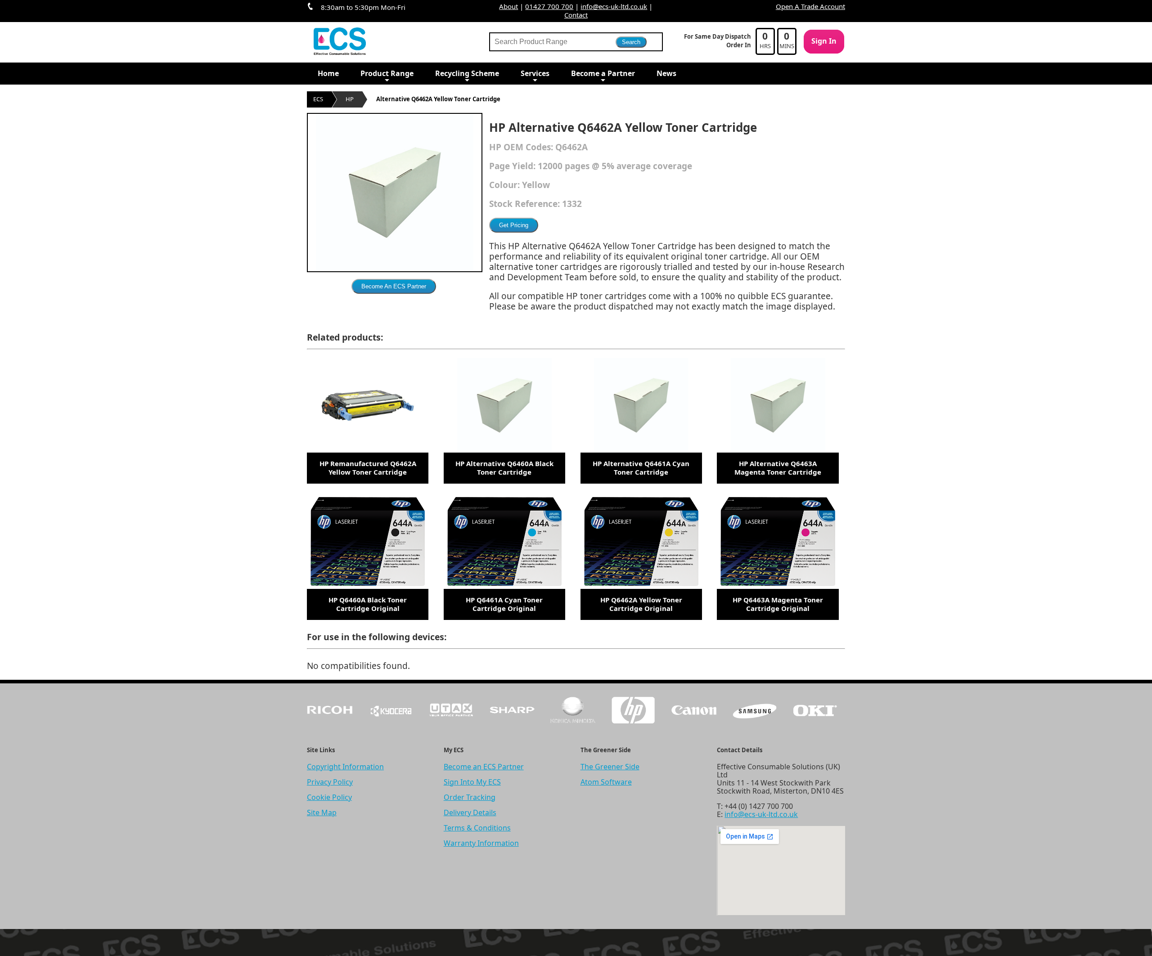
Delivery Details (470, 812)
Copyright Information (345, 767)
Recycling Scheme (467, 73)
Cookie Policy (329, 797)
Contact (576, 14)
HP (350, 99)
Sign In (824, 41)
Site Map (322, 812)
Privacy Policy (330, 782)
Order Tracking (469, 797)
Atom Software (606, 782)
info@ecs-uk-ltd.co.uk (613, 6)
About (508, 6)
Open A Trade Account (810, 6)
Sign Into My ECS (472, 782)
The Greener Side (609, 767)
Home (328, 73)
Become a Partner (603, 73)
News (666, 73)
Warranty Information (481, 843)
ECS (318, 99)
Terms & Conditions (477, 828)
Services (535, 73)
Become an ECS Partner (484, 767)
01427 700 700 (549, 6)
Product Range (387, 73)
